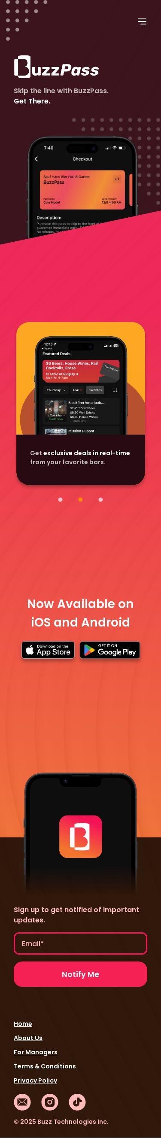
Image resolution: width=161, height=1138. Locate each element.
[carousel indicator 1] (60, 500)
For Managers (36, 1052)
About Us (28, 1038)
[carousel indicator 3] (101, 500)
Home (23, 1023)
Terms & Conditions (45, 1066)
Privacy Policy (35, 1080)
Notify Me (80, 974)
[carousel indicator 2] (80, 500)
